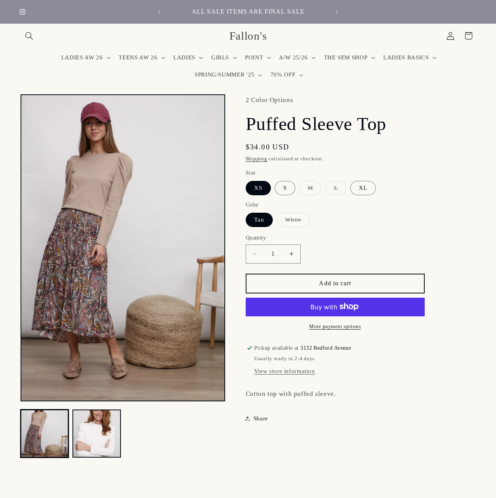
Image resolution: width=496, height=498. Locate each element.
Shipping (256, 158)
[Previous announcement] (159, 11)
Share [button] (260, 418)
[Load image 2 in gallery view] (96, 434)
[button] (29, 36)
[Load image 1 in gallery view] (45, 434)
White (297, 221)
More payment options (335, 326)
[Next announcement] (336, 11)
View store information (284, 371)
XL (363, 187)
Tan (259, 219)
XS (258, 187)
